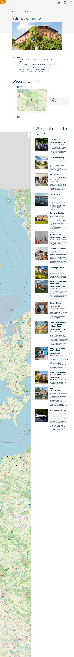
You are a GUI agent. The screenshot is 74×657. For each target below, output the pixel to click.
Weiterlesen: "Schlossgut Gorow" (52, 272)
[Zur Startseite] (3, 2)
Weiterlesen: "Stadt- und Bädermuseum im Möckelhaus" (52, 378)
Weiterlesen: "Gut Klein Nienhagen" (52, 164)
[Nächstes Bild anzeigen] (58, 36)
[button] (7, 456)
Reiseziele (21, 11)
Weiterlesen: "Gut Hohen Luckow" (52, 221)
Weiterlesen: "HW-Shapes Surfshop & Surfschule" (52, 290)
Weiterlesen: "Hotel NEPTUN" (52, 201)
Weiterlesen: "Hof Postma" (52, 182)
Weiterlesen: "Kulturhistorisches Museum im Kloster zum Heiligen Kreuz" (52, 333)
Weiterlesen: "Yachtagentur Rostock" (52, 420)
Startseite (14, 11)
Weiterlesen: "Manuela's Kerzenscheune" (52, 238)
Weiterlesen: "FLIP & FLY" (52, 146)
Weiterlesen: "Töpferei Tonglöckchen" (52, 256)
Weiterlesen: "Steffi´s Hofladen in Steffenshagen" (52, 358)
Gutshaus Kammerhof (30, 11)
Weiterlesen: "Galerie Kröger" (52, 311)
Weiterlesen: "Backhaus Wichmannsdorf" (52, 397)
